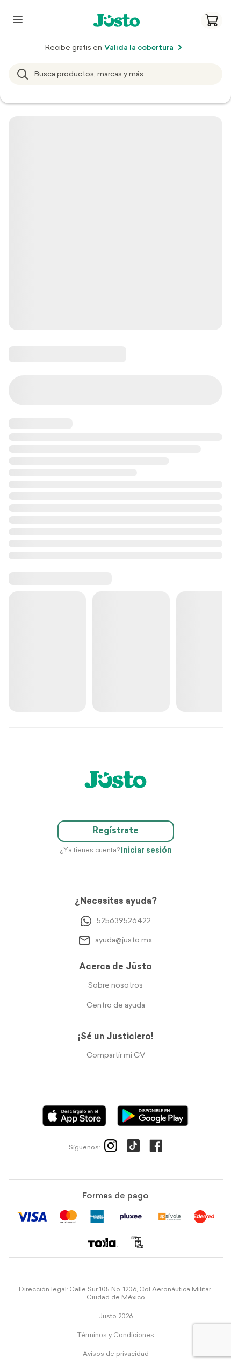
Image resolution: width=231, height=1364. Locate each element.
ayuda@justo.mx (123, 941)
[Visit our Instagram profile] (110, 1147)
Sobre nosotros (115, 986)
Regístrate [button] (115, 831)
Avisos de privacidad (116, 1354)
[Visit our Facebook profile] (155, 1147)
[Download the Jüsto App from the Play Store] (153, 1115)
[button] (211, 20)
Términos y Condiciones (115, 1335)
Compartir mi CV (115, 1056)
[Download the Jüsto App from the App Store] (74, 1115)
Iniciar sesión (146, 851)
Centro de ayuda (115, 1006)
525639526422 (124, 921)
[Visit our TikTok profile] (133, 1147)
